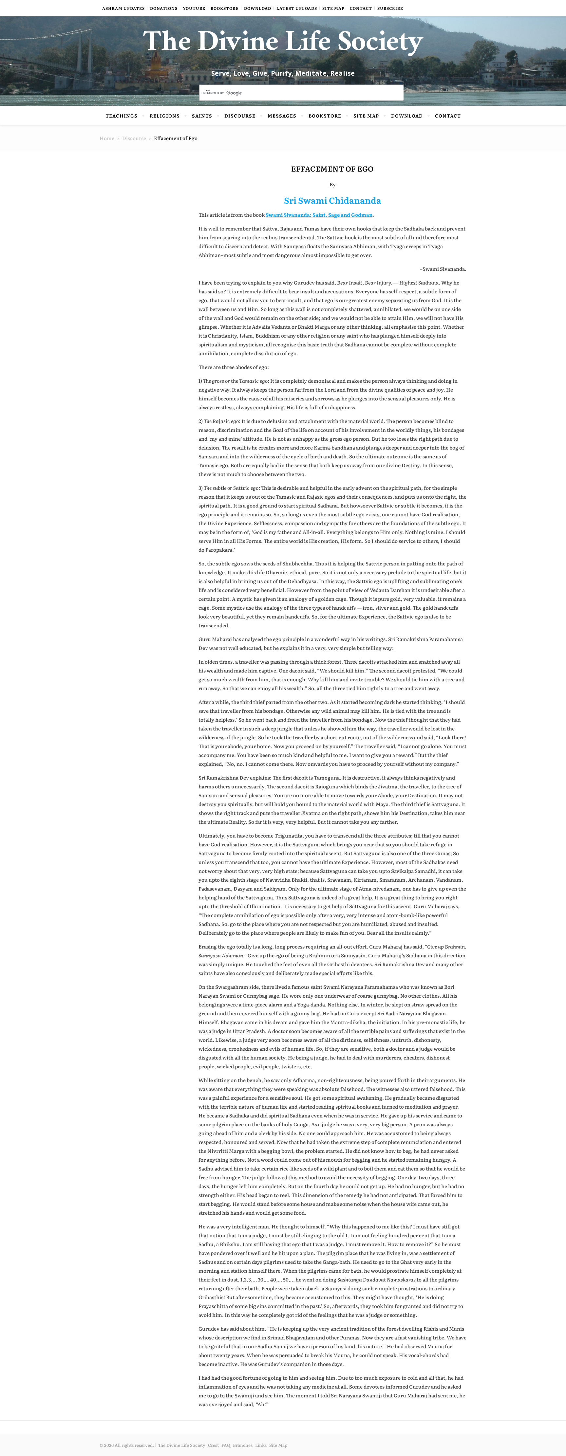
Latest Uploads (296, 8)
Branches (243, 1445)
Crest (213, 1445)
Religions (165, 115)
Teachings (121, 115)
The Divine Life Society (283, 46)
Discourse (239, 115)
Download (257, 8)
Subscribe (390, 8)
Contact (361, 8)
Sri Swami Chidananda (332, 200)
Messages (282, 115)
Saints (202, 115)
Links (261, 1445)
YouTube (194, 8)
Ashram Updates (123, 8)
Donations (164, 8)
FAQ (225, 1445)
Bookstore (225, 8)
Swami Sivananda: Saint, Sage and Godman (319, 214)
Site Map (333, 8)
